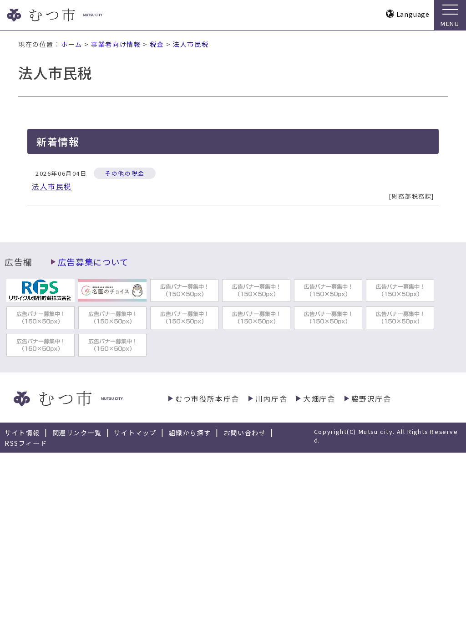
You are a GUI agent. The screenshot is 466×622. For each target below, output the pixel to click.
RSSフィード (26, 443)
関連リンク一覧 (77, 432)
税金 (157, 44)
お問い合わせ (244, 432)
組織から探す (190, 432)
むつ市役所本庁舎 (207, 398)
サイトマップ (135, 432)
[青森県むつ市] (71, 15)
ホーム (71, 44)
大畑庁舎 (319, 398)
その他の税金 (125, 173)
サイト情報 (22, 432)
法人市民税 (190, 44)
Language (413, 14)
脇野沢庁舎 (371, 398)
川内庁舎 (271, 398)
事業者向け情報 (116, 44)
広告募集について (93, 262)
